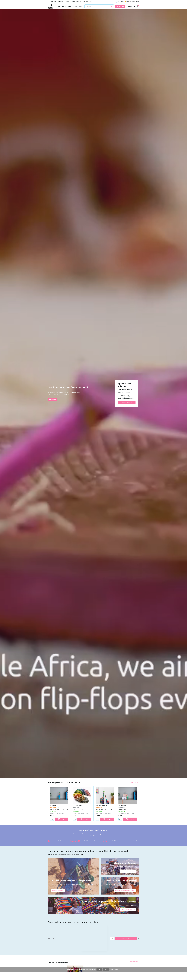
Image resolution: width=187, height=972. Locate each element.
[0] (137, 6)
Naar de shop (52, 399)
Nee (106, 969)
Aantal (112, 938)
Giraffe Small (122, 805)
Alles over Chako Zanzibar (128, 871)
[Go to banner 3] (120, 886)
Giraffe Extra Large (101, 805)
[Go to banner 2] (120, 866)
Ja (99, 969)
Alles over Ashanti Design (128, 909)
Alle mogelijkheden (127, 402)
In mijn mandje (126, 938)
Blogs (80, 6)
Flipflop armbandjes (78, 805)
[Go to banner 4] (93, 905)
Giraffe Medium (54, 805)
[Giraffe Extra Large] (105, 795)
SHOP (59, 6)
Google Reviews (135, 1)
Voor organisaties (66, 6)
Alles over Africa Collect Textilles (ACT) (125, 890)
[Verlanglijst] (134, 6)
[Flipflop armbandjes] (82, 795)
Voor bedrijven (120, 6)
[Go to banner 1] (73, 876)
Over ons (75, 6)
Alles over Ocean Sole (57, 890)
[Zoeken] (111, 6)
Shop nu (136, 922)
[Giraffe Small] (127, 795)
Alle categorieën (134, 961)
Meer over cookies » (115, 969)
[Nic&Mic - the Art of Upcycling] (52, 6)
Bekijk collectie (134, 782)
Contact (122, 1)
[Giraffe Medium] (59, 795)
